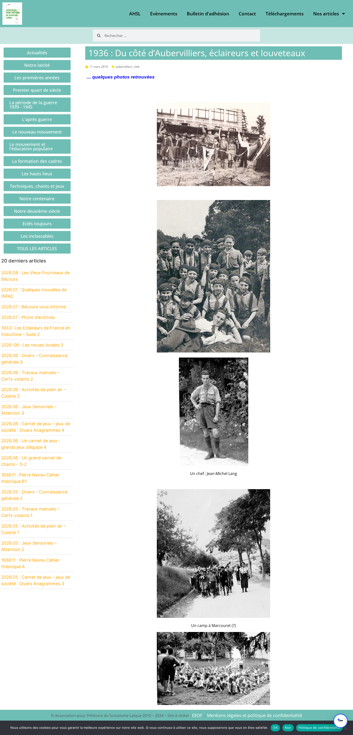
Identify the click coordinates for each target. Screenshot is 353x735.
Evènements (163, 14)
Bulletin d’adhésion (208, 14)
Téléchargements (285, 14)
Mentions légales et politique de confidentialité (254, 715)
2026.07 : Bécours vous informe (33, 306)
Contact (247, 14)
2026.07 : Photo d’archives (28, 317)
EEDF (197, 715)
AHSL (134, 14)
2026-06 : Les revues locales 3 (32, 344)
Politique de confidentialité (319, 727)
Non (288, 727)
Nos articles (326, 14)
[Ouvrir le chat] (340, 721)
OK (275, 727)
